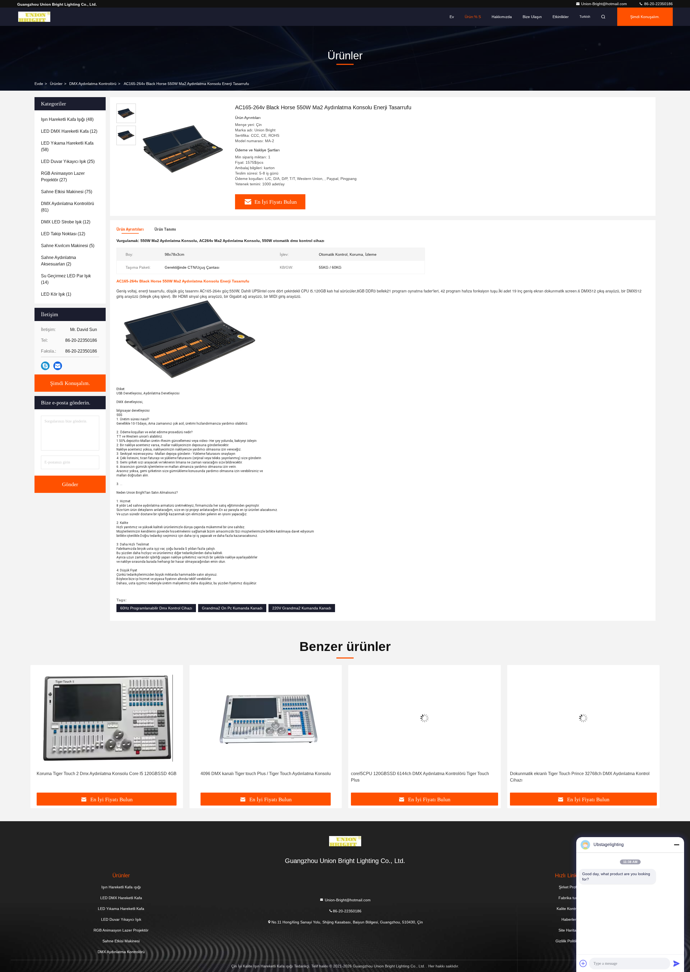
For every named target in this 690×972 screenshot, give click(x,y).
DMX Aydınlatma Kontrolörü (92, 83)
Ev (452, 17)
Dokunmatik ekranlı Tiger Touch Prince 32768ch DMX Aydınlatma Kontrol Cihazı (421, 776)
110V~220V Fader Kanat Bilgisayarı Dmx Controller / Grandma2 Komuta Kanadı (579, 776)
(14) (66, 279)
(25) (68, 161)
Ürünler (56, 83)
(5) (67, 245)
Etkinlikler (561, 17)
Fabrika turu (568, 898)
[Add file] (583, 963)
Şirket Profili (569, 887)
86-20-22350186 (658, 4)
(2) (58, 260)
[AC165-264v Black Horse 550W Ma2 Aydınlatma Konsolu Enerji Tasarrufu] (183, 149)
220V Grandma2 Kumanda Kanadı (301, 608)
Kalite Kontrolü (569, 908)
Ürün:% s (473, 17)
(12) (69, 131)
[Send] (676, 963)
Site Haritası (568, 930)
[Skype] (45, 365)
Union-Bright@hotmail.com (604, 4)
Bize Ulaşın (532, 17)
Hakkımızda (502, 17)
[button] (40, 731)
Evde (38, 83)
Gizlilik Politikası (569, 941)
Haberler (568, 919)
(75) (66, 191)
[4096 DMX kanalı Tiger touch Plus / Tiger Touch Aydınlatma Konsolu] (106, 718)
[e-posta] (57, 365)
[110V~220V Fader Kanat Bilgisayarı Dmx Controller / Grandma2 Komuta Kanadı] (583, 718)
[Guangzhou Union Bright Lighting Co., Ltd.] (34, 16)
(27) (63, 176)
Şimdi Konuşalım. (645, 17)
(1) (56, 294)
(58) (67, 146)
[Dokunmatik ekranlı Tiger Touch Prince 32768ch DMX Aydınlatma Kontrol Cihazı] (424, 718)
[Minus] (676, 844)
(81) (67, 206)
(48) (67, 119)
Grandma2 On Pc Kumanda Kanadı (232, 608)
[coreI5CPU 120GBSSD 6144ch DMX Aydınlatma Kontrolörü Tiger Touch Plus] (265, 718)
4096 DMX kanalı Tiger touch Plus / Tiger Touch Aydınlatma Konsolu (107, 773)
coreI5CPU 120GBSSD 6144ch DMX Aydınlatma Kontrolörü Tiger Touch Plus (261, 776)
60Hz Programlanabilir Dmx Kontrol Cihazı (156, 608)
